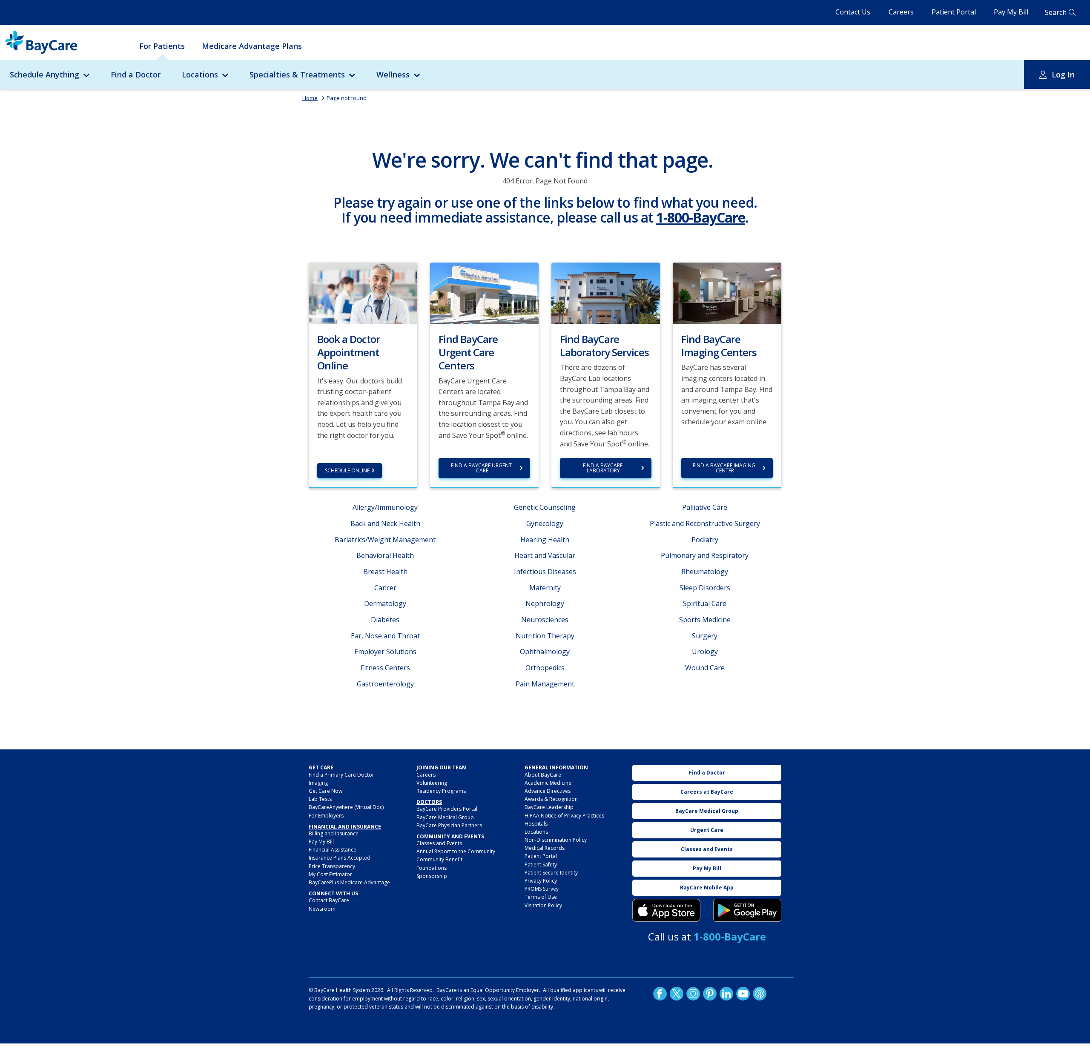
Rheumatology (704, 571)
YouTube (743, 993)
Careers (901, 12)
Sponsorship (431, 876)
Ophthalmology (545, 651)
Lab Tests (320, 799)
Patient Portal (954, 12)
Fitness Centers (385, 667)
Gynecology (544, 523)
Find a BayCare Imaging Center (725, 468)
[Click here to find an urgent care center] (484, 292)
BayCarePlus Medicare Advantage (349, 882)
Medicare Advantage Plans (252, 46)
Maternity (545, 587)
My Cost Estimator (330, 874)
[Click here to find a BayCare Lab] (605, 292)
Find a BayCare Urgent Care (482, 468)
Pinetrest (710, 993)
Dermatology (385, 603)
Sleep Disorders (705, 587)
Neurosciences (544, 619)
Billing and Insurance (334, 833)
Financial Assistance (332, 849)
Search (1056, 12)
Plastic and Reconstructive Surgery (705, 523)
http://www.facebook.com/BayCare (660, 993)
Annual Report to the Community (455, 851)
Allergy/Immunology (385, 507)
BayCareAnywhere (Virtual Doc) (346, 807)
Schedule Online (347, 470)
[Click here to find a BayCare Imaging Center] (727, 292)
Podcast (759, 993)
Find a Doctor (136, 74)
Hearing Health (544, 539)
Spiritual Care (704, 603)
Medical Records (545, 848)
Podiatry (704, 539)
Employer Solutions (385, 651)
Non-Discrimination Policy (556, 839)
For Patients (162, 46)
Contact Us (852, 12)
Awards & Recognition (551, 799)
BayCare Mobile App (707, 887)
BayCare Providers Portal (446, 808)
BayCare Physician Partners (449, 825)
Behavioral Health (385, 555)
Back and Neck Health (385, 523)
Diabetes (385, 619)
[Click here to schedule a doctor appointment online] (363, 292)
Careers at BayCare (706, 791)
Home (310, 98)
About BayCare (543, 774)
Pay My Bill (1011, 12)
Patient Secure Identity (551, 872)
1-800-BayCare (700, 217)
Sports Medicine (705, 619)
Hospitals (536, 823)
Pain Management (545, 684)
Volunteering (431, 782)
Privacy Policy (541, 880)
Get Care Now (325, 791)
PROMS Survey (542, 888)
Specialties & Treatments (297, 74)
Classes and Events (439, 843)
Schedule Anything (44, 74)
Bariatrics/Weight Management (385, 539)
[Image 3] (666, 910)
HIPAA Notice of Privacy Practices (564, 815)
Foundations (431, 868)
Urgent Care (706, 830)
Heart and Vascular (544, 555)
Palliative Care (704, 507)
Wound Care (705, 667)
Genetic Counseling (545, 507)
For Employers (326, 815)
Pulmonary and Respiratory (705, 555)
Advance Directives (548, 791)
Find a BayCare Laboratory (603, 468)
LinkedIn (726, 993)
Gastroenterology (385, 684)
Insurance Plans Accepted (339, 857)
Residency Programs (441, 791)
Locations (200, 74)
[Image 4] (747, 910)
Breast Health (385, 571)
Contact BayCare (329, 900)
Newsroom (322, 908)
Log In (1063, 74)
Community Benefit (439, 859)
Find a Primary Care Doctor (341, 774)
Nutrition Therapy (545, 635)
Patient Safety (541, 864)
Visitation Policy (543, 905)
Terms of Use (541, 896)
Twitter (676, 993)
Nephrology (544, 603)
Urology (705, 651)
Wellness (393, 74)
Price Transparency (332, 866)
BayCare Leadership (549, 807)
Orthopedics (545, 667)
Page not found (347, 98)
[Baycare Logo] (41, 42)
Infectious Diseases (545, 571)
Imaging (318, 782)
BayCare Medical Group (445, 817)
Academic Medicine (548, 782)
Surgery (704, 635)
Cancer (385, 587)
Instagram (693, 993)
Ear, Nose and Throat (385, 635)
